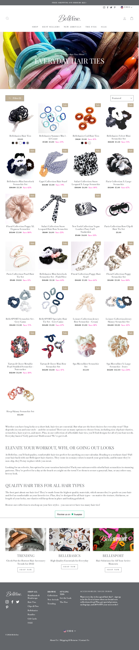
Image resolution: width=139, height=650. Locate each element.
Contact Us (84, 640)
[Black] (13, 143)
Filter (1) (16, 98)
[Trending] (25, 539)
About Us (54, 640)
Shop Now (26, 570)
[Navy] (24, 143)
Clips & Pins (33, 606)
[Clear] (89, 143)
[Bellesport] (113, 539)
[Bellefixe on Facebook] (12, 601)
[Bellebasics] (69, 539)
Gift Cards (32, 619)
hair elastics (47, 457)
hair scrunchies (113, 467)
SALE (104, 27)
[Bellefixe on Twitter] (17, 601)
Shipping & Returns (69, 640)
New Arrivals (72, 27)
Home (57, 54)
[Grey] (27, 143)
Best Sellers (51, 27)
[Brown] (16, 143)
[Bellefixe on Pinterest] (7, 607)
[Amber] (86, 143)
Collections (53, 595)
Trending (52, 604)
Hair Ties (32, 602)
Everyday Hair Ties (69, 54)
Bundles (31, 614)
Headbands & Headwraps (34, 596)
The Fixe (91, 27)
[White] (20, 143)
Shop (35, 27)
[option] (69, 2)
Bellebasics (33, 610)
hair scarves (24, 432)
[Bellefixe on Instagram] (7, 601)
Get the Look (65, 598)
